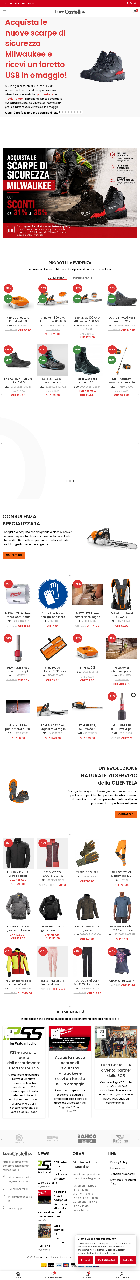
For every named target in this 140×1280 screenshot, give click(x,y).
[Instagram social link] (131, 3)
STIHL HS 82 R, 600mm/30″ (87, 727)
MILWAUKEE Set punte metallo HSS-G (18, 729)
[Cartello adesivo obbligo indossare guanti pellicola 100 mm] (52, 594)
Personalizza (106, 1259)
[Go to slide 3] (65, 112)
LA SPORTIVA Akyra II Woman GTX (122, 319)
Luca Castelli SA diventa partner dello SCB (116, 1070)
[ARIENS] (19, 1138)
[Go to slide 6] (74, 112)
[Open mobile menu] (4, 11)
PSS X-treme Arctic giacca (87, 928)
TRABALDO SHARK (87, 872)
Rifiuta (85, 1259)
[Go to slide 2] (62, 112)
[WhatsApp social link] (135, 3)
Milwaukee (11, 94)
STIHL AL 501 (87, 667)
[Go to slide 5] (71, 112)
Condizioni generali (122, 1174)
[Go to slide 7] (77, 112)
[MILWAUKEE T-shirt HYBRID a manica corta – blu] (122, 907)
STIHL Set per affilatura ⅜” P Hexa (53, 669)
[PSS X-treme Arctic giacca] (87, 907)
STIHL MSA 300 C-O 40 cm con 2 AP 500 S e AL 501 (87, 321)
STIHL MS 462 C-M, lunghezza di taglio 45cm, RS (53, 729)
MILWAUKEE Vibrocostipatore (122, 669)
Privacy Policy (118, 1162)
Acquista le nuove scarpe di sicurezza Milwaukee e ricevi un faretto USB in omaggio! (36, 48)
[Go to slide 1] (59, 112)
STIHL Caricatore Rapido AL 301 (18, 319)
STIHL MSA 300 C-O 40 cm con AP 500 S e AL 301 (53, 321)
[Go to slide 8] (80, 112)
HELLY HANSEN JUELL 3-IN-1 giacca (18, 874)
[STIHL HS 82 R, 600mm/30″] (87, 706)
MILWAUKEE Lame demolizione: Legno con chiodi (87, 616)
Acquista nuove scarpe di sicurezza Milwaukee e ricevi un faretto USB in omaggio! (70, 1071)
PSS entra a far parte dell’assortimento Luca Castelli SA (23, 1060)
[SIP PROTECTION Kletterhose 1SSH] (122, 853)
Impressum (117, 1168)
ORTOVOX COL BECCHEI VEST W (52, 874)
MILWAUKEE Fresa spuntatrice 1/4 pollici (18, 671)
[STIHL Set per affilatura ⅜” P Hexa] (52, 648)
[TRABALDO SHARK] (87, 853)
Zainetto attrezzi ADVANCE (122, 615)
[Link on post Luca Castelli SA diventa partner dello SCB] (116, 1042)
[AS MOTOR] (53, 1138)
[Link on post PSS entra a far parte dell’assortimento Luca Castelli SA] (24, 1036)
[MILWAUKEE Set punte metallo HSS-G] (18, 706)
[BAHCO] (87, 1138)
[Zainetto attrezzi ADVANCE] (122, 594)
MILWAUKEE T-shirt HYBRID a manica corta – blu (122, 930)
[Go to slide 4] (68, 112)
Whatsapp (15, 1208)
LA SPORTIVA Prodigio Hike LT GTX (18, 380)
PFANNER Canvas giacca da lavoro (18, 928)
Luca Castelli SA (46, 1257)
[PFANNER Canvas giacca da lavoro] (18, 907)
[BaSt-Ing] (120, 1138)
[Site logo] (70, 11)
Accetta (128, 1259)
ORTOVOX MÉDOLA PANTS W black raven (87, 982)
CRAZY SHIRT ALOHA (121, 981)
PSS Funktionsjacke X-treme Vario (18, 982)
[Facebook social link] (127, 3)
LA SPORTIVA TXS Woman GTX (52, 380)
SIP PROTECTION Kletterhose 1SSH (122, 874)
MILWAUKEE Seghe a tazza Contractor (18, 615)
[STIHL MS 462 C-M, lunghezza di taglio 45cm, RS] (52, 706)
